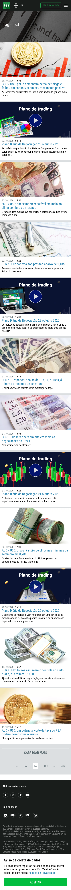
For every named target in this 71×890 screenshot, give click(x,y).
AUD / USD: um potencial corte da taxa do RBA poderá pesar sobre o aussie (31, 732)
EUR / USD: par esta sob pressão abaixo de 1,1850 (34, 264)
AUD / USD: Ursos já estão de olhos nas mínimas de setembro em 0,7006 (35, 552)
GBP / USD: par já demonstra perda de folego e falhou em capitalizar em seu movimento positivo (33, 86)
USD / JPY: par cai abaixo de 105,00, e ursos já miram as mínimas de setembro (32, 382)
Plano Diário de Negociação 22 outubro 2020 (30, 320)
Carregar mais (35, 752)
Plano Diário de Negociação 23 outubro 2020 (30, 144)
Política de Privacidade (42, 873)
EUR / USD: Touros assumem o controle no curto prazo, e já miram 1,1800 (33, 672)
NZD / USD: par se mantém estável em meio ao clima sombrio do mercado (32, 206)
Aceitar (35, 882)
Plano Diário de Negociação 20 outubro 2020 (30, 610)
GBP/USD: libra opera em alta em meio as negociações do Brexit (28, 439)
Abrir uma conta (51, 5)
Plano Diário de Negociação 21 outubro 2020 (30, 494)
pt (22, 5)
